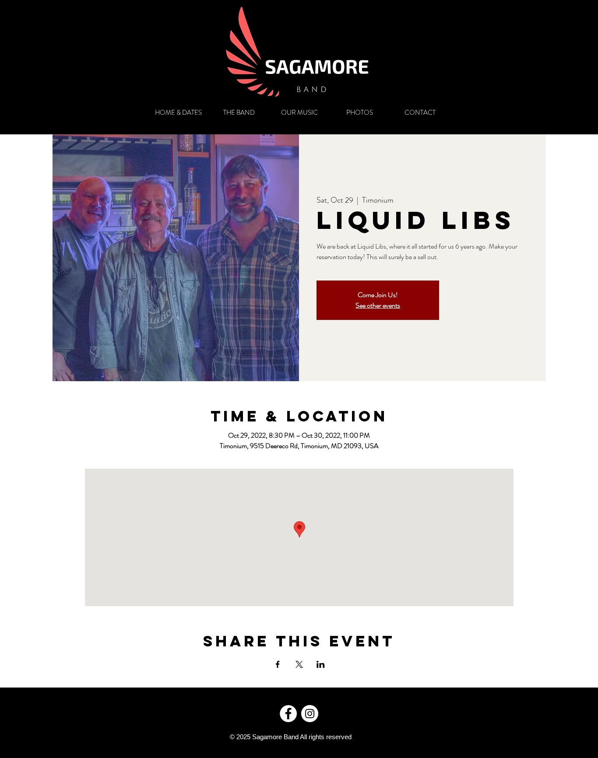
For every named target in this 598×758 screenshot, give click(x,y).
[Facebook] (288, 713)
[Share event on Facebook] (278, 664)
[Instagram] (309, 713)
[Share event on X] (299, 664)
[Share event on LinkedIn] (321, 664)
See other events (377, 305)
